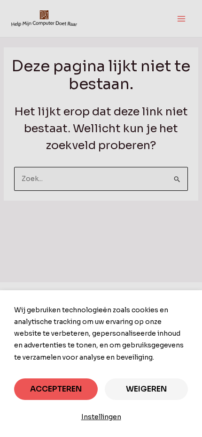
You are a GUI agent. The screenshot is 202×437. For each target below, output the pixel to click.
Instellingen (101, 417)
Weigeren (146, 389)
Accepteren (56, 389)
